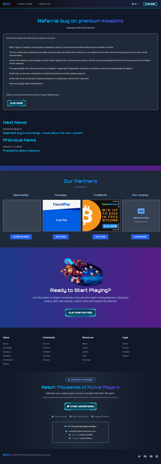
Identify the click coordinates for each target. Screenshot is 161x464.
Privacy (125, 348)
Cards (85, 348)
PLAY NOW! (16, 103)
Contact (125, 356)
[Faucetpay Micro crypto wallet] (61, 215)
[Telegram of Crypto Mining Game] (157, 456)
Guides (86, 352)
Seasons (7, 352)
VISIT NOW (61, 237)
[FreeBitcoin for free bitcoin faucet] (101, 215)
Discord (46, 344)
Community (8, 360)
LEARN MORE (140, 237)
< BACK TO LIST (44, 4)
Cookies (126, 352)
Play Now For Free (80, 312)
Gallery (6, 364)
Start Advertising (82, 406)
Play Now (150, 4)
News (85, 344)
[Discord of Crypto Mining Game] (145, 456)
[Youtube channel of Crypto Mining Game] (151, 456)
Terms (125, 344)
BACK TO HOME (25, 4)
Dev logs (86, 360)
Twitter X (47, 352)
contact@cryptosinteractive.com (82, 431)
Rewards (7, 356)
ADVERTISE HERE (21, 237)
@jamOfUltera (86, 438)
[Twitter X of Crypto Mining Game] (139, 456)
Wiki (84, 356)
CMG (7, 4)
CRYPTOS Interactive (26, 455)
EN (135, 4)
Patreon (46, 348)
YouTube (46, 356)
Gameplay (7, 348)
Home (5, 344)
